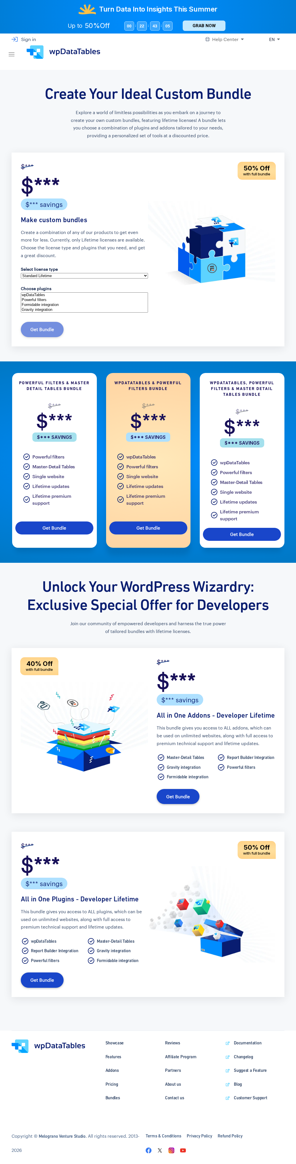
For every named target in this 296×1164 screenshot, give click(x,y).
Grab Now (204, 25)
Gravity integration (183, 767)
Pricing (112, 1084)
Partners (173, 1070)
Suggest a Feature (250, 1070)
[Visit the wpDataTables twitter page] (160, 1149)
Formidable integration (187, 776)
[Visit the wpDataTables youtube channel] (183, 1149)
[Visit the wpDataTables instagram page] (171, 1149)
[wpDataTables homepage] (48, 1045)
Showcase (115, 1042)
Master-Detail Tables (53, 466)
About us (173, 1084)
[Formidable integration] (84, 304)
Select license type (39, 269)
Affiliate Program (181, 1056)
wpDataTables (141, 456)
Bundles (113, 1097)
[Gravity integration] (84, 309)
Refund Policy (230, 1135)
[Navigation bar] (11, 52)
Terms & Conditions (163, 1135)
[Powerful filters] (84, 300)
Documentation (247, 1042)
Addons (112, 1070)
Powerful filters (48, 456)
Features (113, 1056)
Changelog (243, 1056)
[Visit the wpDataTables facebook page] (148, 1149)
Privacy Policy (199, 1135)
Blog (238, 1084)
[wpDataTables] (84, 295)
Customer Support (250, 1097)
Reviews (172, 1042)
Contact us (174, 1097)
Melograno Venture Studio (62, 1136)
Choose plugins (36, 288)
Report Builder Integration (250, 757)
